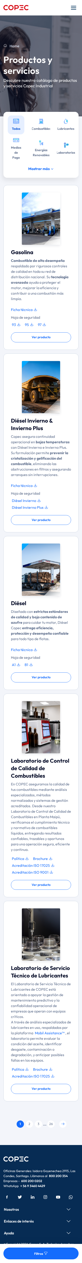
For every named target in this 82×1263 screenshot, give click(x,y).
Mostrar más (39, 168)
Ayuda (9, 1233)
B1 (27, 664)
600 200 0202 (31, 1181)
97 (40, 324)
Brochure (41, 858)
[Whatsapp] (70, 1197)
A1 (14, 664)
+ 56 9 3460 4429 (32, 1186)
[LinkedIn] (32, 1197)
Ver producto (41, 337)
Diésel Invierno (24, 500)
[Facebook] (7, 1197)
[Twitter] (19, 1197)
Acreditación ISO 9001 (30, 872)
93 (14, 324)
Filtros (39, 1254)
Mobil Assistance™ (49, 1033)
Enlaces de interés (19, 1221)
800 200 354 (58, 1176)
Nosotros (11, 1209)
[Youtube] (58, 1197)
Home (14, 46)
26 (51, 1124)
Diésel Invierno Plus (28, 507)
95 (27, 324)
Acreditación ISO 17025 (31, 865)
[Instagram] (45, 1197)
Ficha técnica (22, 309)
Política (18, 858)
